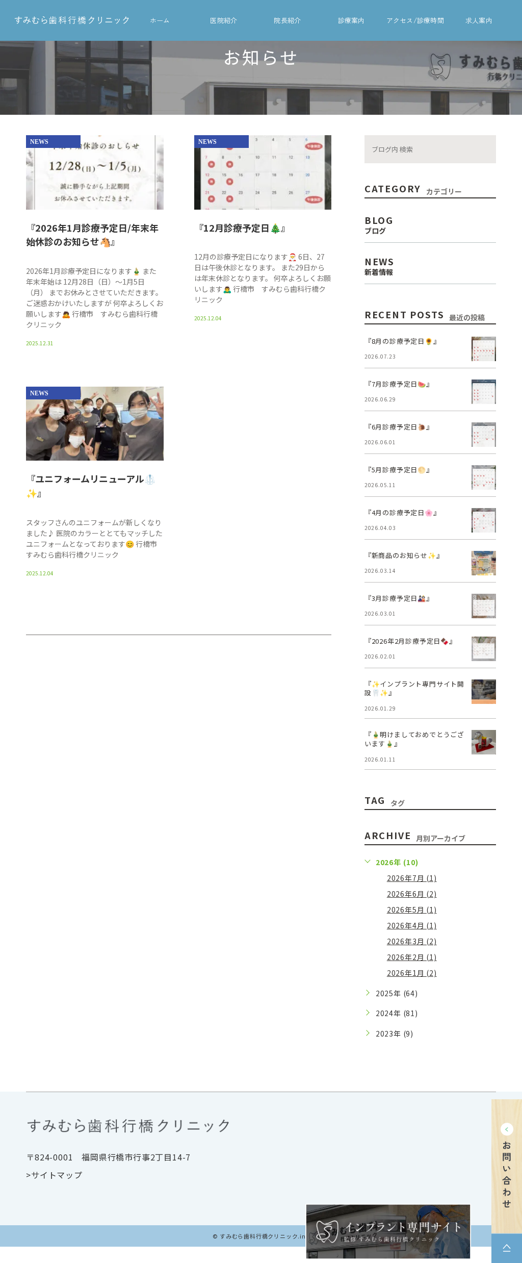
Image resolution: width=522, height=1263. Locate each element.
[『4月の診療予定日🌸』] (484, 520)
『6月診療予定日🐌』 (398, 427)
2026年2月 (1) (412, 957)
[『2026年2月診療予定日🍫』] (484, 649)
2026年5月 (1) (412, 909)
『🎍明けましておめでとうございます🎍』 (414, 738)
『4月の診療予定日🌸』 (402, 512)
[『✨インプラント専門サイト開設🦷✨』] (484, 691)
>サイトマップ (54, 1175)
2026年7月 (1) (412, 878)
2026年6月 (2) (412, 894)
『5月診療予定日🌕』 (398, 469)
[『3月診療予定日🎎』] (484, 606)
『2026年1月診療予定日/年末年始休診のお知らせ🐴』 (92, 234)
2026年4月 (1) (412, 925)
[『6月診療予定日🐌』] (484, 434)
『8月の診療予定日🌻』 (402, 341)
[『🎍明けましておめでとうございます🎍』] (484, 742)
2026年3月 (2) (412, 941)
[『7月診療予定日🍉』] (484, 392)
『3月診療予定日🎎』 (398, 598)
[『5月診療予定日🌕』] (484, 477)
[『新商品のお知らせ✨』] (484, 563)
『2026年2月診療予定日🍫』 (410, 641)
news (39, 141)
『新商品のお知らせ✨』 (403, 555)
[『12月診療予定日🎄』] (263, 209)
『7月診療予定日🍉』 (398, 384)
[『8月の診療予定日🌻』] (484, 349)
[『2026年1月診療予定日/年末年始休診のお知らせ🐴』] (95, 209)
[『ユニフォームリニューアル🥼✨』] (95, 424)
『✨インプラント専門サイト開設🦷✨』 (414, 688)
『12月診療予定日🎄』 (242, 227)
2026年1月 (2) (412, 973)
